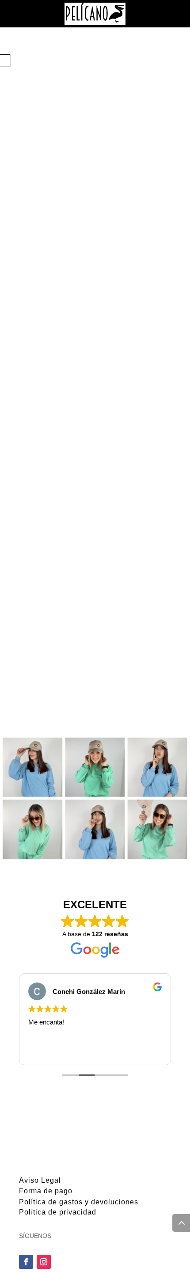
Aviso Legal (40, 1180)
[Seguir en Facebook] (26, 1262)
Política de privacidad (57, 1212)
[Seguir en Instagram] (44, 1262)
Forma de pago (45, 1191)
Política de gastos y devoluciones (78, 1202)
